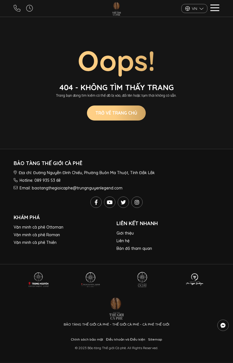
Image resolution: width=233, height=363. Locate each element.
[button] (214, 8)
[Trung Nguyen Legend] (90, 279)
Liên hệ (123, 240)
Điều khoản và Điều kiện (125, 339)
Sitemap (155, 339)
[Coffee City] (142, 279)
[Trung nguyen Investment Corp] (38, 279)
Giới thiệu (125, 233)
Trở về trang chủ (116, 113)
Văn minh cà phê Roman (37, 234)
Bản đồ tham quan (134, 248)
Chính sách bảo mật (87, 339)
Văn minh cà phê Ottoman (38, 227)
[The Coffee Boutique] (194, 279)
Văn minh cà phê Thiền (35, 242)
